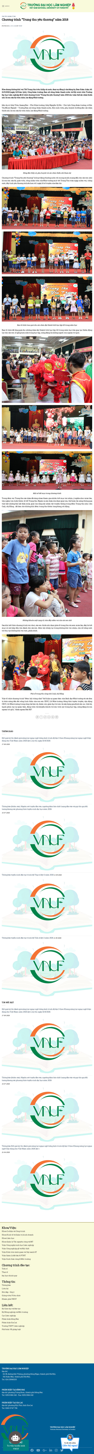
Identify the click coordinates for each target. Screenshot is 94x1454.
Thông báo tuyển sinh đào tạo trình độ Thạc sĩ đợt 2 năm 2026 (28, 875)
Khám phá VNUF (9, 1299)
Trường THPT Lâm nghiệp (13, 1326)
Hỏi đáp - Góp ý (8, 1292)
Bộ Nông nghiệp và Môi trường (15, 1312)
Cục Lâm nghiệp (9, 1315)
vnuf (20, 26)
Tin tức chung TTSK (9, 16)
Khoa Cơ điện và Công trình (13, 1231)
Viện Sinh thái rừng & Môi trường (16, 1259)
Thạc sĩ (5, 1272)
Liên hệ (5, 1288)
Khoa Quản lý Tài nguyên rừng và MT (17, 1242)
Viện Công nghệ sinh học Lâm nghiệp (18, 1245)
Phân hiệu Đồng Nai (10, 1319)
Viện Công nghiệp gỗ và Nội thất (15, 1248)
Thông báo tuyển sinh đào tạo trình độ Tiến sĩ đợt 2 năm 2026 (27, 938)
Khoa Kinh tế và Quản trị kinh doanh (17, 1235)
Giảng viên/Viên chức (11, 1295)
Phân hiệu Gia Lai (9, 1322)
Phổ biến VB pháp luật (11, 1329)
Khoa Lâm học (8, 1238)
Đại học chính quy (9, 1275)
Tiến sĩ (4, 1268)
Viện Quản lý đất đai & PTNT (14, 1255)
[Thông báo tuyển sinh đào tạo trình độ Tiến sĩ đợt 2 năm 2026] (47, 969)
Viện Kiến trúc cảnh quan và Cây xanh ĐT (19, 1252)
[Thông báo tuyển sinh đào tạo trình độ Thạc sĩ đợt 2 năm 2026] (47, 906)
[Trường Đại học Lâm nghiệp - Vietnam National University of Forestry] (47, 6)
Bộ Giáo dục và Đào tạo (11, 1308)
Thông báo (6, 1285)
